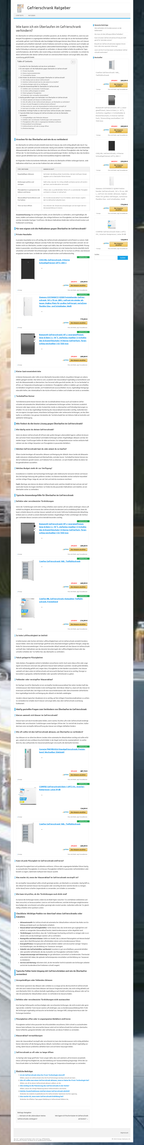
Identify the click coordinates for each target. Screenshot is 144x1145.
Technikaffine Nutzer (29, 75)
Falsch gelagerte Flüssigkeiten (32, 93)
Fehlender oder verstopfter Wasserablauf (35, 95)
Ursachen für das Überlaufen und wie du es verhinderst (37, 66)
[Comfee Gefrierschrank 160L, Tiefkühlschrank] (112, 65)
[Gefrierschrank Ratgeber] (19, 12)
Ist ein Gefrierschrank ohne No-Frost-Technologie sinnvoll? (42, 1075)
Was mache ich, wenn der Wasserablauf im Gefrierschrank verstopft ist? (44, 106)
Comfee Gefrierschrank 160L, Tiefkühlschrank (59, 561)
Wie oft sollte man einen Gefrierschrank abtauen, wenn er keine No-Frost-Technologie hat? (54, 1080)
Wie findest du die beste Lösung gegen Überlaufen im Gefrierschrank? (42, 77)
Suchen (96, 254)
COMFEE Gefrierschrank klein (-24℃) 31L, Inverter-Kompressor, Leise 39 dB (111, 233)
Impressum (124, 1133)
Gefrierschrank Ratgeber (49, 8)
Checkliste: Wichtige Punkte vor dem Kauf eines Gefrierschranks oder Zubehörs (45, 110)
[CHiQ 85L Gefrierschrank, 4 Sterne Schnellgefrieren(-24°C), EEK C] (112, 146)
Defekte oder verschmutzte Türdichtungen (36, 88)
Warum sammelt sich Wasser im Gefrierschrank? (37, 99)
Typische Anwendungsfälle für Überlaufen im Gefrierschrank (39, 86)
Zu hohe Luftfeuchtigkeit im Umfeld (34, 91)
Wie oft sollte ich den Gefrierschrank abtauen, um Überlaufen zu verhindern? (46, 102)
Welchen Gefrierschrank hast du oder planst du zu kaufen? (40, 82)
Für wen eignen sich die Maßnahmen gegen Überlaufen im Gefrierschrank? (43, 68)
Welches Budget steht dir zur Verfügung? (35, 84)
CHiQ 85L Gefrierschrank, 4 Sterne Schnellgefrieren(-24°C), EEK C (109, 154)
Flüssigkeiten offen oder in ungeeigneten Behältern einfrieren (42, 122)
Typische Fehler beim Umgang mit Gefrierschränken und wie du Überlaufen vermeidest (44, 114)
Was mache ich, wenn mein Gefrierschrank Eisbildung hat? (42, 1096)
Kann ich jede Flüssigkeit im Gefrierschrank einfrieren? (39, 104)
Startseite (20, 15)
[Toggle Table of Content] (72, 62)
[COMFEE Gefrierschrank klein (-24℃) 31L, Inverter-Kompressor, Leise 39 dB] (112, 224)
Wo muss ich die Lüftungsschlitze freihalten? (108, 34)
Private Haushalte (28, 71)
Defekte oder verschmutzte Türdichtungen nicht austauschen (42, 119)
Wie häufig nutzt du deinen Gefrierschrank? (36, 80)
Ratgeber (31, 15)
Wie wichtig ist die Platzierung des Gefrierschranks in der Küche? (44, 1086)
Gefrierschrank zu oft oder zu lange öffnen (36, 126)
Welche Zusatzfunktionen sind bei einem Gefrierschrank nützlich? (45, 1091)
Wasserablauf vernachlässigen (32, 124)
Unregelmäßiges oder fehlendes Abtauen (35, 117)
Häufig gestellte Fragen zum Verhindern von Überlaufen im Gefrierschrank (43, 97)
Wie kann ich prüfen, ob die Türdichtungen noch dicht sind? (41, 108)
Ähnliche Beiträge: (28, 128)
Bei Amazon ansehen (78, 285)
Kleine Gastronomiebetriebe (31, 73)
